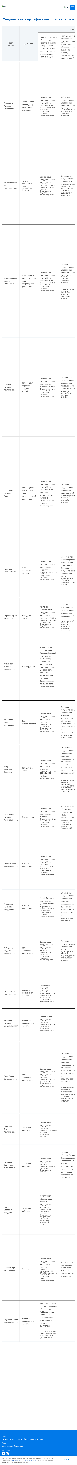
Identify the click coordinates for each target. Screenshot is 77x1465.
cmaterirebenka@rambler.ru (12, 1446)
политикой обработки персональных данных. (24, 1460)
